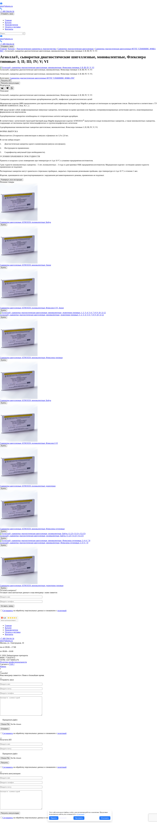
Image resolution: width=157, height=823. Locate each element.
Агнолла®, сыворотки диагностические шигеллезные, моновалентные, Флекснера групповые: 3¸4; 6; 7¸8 (44, 543)
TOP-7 (11, 664)
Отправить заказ (7, 14)
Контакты (9, 29)
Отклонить (105, 818)
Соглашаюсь (7, 611)
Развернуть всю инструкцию (11, 180)
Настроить (79, 818)
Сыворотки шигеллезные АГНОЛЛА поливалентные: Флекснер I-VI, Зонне (32, 308)
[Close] (1, 671)
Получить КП (6, 80)
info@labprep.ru (6, 6)
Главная (8, 20)
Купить (3, 225)
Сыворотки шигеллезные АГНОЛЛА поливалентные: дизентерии (28, 486)
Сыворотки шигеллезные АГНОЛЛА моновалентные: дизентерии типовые (31, 586)
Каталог (8, 22)
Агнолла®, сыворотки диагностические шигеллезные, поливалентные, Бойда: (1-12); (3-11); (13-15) (42, 536)
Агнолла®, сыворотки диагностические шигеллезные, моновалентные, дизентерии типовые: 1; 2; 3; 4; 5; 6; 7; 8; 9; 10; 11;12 (52, 315)
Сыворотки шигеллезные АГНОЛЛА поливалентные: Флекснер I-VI (29, 443)
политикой (61, 611)
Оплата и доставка (12, 27)
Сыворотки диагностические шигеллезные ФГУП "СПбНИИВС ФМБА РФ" (42, 78)
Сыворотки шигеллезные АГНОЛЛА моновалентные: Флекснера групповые (32, 529)
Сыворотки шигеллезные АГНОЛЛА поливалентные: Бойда (25, 222)
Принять (54, 818)
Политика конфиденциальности (13, 662)
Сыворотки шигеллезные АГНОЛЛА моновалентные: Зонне (25, 265)
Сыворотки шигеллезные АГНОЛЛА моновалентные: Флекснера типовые (31, 358)
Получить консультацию (10, 83)
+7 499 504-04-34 (7, 11)
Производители (11, 25)
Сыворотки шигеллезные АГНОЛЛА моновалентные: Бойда (25, 400)
